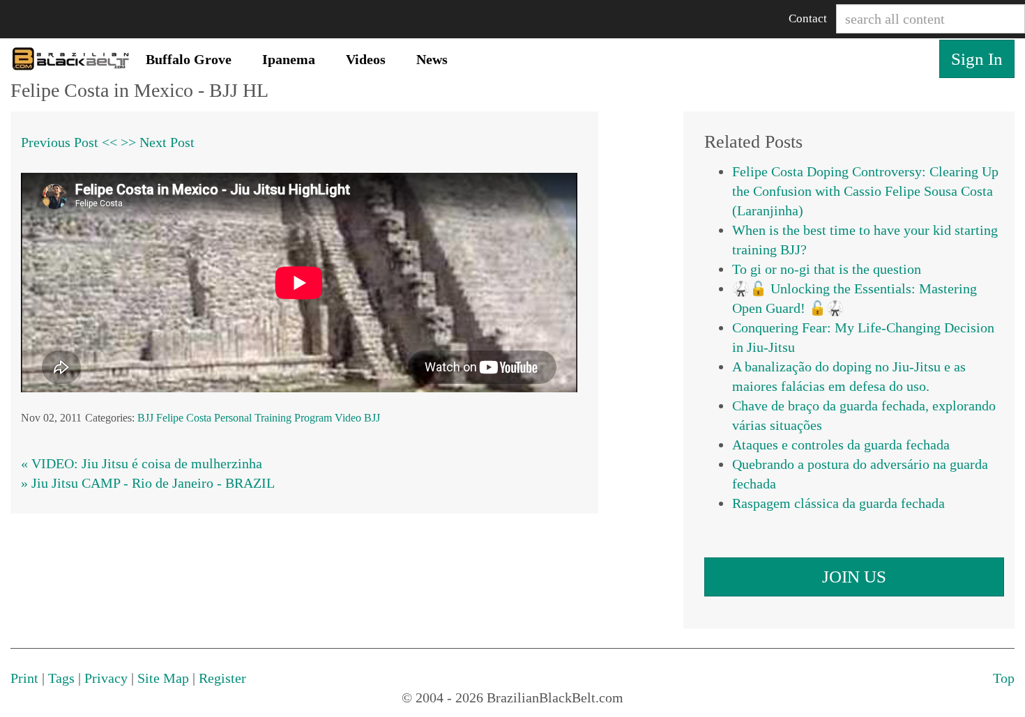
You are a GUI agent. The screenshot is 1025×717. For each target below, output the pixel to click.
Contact (808, 18)
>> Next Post (158, 142)
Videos (366, 59)
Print (24, 678)
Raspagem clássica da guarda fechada (838, 503)
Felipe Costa (183, 418)
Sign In (977, 58)
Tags (61, 678)
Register (222, 678)
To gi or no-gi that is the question (826, 269)
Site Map (163, 678)
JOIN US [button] (854, 576)
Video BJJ (357, 418)
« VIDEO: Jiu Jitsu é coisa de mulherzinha (141, 463)
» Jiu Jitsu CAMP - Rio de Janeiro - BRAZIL (148, 483)
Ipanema (288, 59)
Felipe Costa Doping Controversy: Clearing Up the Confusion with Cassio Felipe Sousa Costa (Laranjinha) (865, 191)
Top (1004, 678)
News (432, 59)
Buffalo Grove (188, 59)
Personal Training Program (273, 418)
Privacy (106, 678)
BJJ (145, 418)
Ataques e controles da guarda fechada (841, 444)
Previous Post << (69, 142)
